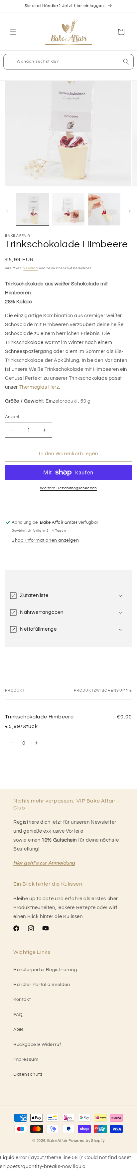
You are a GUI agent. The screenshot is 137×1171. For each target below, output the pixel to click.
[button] (13, 31)
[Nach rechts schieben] (129, 211)
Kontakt (22, 999)
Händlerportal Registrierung (45, 969)
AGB (18, 1029)
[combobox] (68, 61)
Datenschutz (28, 1074)
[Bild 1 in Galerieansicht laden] (32, 209)
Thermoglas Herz (39, 387)
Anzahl (12, 417)
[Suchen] (126, 61)
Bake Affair (57, 1141)
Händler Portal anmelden (41, 984)
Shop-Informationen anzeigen (45, 540)
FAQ (18, 1014)
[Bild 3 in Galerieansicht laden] (104, 209)
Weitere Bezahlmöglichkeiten (68, 488)
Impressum (25, 1059)
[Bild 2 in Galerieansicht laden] (68, 209)
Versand (30, 268)
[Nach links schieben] (7, 211)
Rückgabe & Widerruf (37, 1044)
